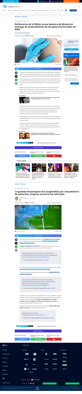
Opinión (39, 10)
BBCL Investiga (46, 10)
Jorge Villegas (27, 34)
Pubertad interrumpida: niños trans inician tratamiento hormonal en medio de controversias (45, 98)
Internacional (16, 10)
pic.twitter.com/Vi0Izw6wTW (36, 315)
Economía (23, 10)
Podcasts (4, 10)
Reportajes (5, 374)
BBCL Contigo (53, 10)
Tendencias (34, 10)
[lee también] (24, 100)
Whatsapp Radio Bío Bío (73, 383)
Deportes (28, 10)
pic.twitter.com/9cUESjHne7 (41, 257)
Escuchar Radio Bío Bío (72, 1)
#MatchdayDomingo (27, 285)
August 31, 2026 (44, 260)
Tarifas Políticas (6, 382)
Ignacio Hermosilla (25, 32)
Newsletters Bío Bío (43, 1)
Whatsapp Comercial (50, 383)
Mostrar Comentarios (38, 147)
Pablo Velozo (22, 197)
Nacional (10, 10)
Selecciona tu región (9, 1)
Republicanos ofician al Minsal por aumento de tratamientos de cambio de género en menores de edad (45, 134)
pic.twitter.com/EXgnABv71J (41, 285)
